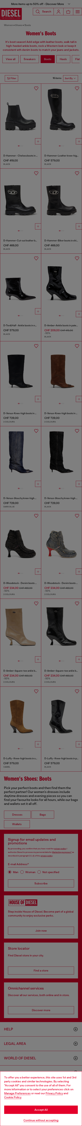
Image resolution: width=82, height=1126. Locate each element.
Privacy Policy (54, 1093)
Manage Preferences (17, 1093)
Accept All (41, 1109)
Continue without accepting (41, 1120)
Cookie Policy (12, 1097)
